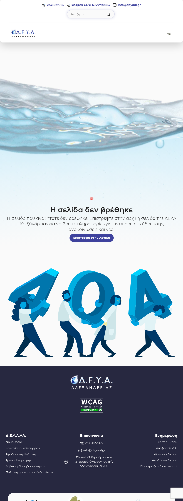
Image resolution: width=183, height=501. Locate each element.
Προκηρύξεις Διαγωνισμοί (158, 466)
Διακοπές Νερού (165, 454)
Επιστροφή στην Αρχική (91, 237)
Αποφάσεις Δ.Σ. (166, 448)
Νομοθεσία (14, 442)
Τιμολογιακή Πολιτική (21, 454)
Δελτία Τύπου (167, 442)
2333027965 (55, 5)
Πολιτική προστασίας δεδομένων (29, 472)
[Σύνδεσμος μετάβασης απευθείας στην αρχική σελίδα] (23, 33)
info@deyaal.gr (129, 5)
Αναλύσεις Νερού (164, 460)
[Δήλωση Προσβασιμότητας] (91, 405)
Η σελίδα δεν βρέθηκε (91, 209)
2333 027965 (94, 443)
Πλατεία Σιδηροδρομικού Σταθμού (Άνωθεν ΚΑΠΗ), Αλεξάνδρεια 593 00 (94, 462)
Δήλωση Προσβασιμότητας (25, 466)
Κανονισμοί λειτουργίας (23, 448)
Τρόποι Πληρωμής (18, 460)
